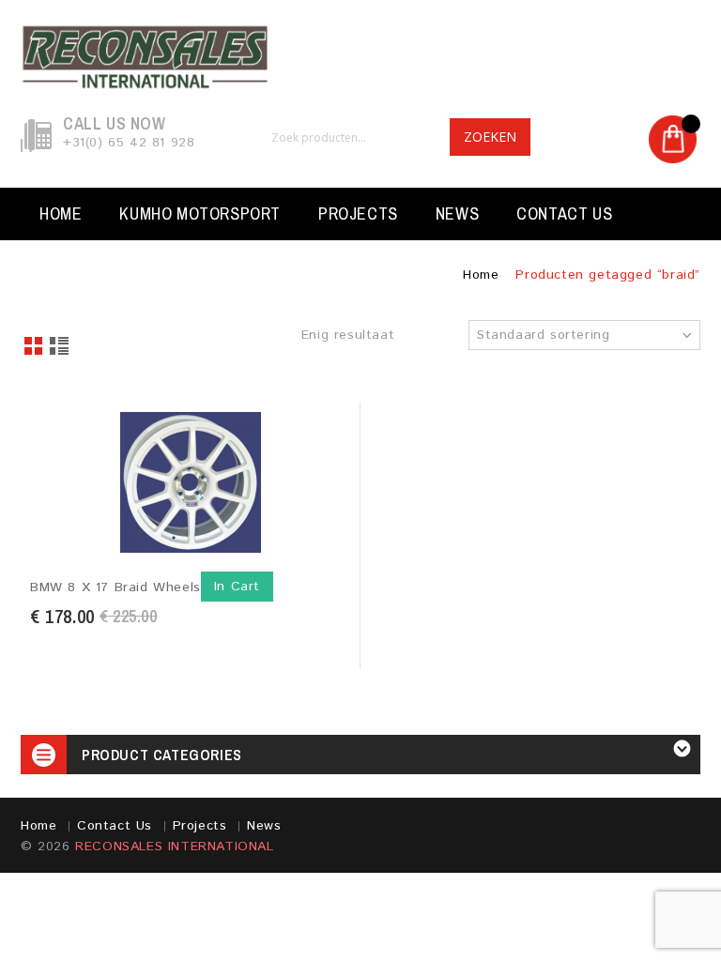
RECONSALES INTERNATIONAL (174, 846)
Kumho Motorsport (200, 213)
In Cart (237, 586)
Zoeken (490, 136)
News (457, 213)
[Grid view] (34, 347)
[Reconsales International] (360, 57)
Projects (358, 213)
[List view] (60, 347)
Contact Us (564, 213)
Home (60, 213)
